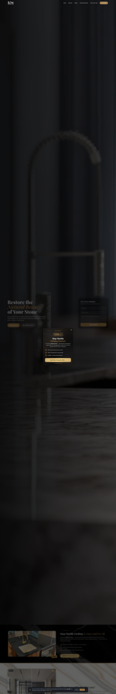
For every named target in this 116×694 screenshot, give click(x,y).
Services (70, 3)
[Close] (86, 689)
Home (65, 3)
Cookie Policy (49, 690)
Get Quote (103, 3)
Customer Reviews (84, 3)
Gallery (76, 3)
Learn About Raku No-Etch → (58, 360)
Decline (76, 689)
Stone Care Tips (94, 3)
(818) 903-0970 (59, 363)
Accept (82, 689)
